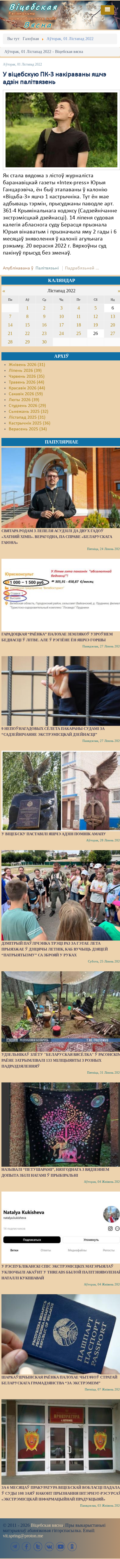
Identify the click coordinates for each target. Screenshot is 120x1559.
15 (27, 324)
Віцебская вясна (47, 1525)
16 (44, 324)
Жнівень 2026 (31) (27, 364)
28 (10, 341)
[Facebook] (26, 1546)
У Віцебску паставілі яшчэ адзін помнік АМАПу (53, 834)
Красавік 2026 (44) (27, 388)
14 (10, 324)
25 (78, 333)
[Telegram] (15, 1546)
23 (44, 333)
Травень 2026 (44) (26, 382)
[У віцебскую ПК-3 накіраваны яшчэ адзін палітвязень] (61, 130)
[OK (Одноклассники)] (72, 1546)
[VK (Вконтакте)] (49, 1546)
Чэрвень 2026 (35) (27, 376)
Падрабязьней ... (82, 268)
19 (95, 324)
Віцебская (33, 6)
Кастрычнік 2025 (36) (29, 423)
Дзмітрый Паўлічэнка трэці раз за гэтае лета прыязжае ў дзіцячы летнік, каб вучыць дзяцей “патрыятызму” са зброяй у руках (54, 949)
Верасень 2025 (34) (28, 429)
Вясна (37, 24)
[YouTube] (61, 1546)
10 (61, 316)
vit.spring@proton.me (23, 1535)
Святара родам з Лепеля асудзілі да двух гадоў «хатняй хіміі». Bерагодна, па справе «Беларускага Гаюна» (56, 537)
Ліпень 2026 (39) (25, 370)
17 (61, 324)
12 (95, 316)
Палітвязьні (47, 268)
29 (27, 341)
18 (78, 324)
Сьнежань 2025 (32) (28, 411)
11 (78, 316)
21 (10, 333)
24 (61, 333)
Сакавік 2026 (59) (26, 394)
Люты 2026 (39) (24, 400)
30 (44, 341)
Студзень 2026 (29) (27, 405)
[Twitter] (38, 1546)
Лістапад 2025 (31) (27, 417)
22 (27, 333)
